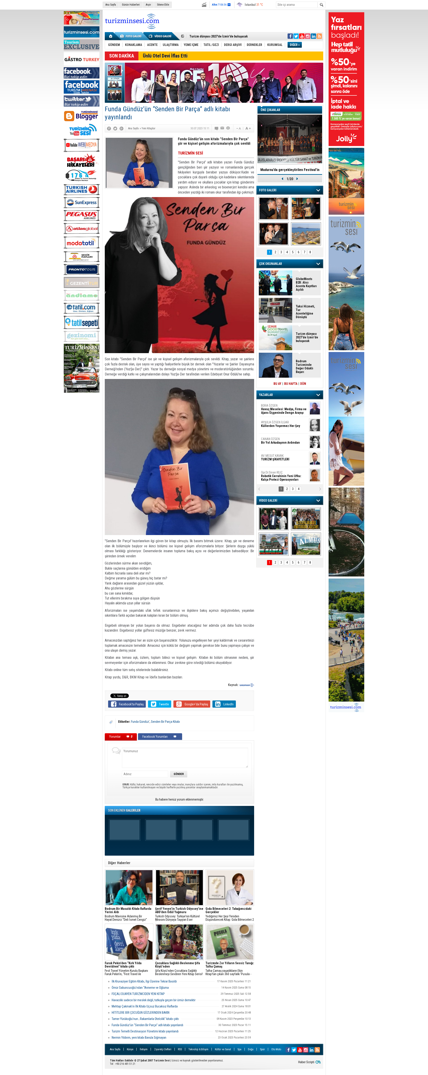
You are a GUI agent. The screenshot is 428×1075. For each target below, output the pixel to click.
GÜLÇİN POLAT (280, 424)
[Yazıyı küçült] (238, 128)
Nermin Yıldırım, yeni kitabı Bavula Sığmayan (139, 1037)
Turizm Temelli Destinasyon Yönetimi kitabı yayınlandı (145, 1031)
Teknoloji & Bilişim (198, 1049)
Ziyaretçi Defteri (162, 1049)
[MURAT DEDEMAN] (274, 233)
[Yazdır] (228, 128)
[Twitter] (115, 128)
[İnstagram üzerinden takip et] (307, 36)
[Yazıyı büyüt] (248, 128)
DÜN (303, 383)
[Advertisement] (81, 462)
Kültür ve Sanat (223, 1049)
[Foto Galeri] (131, 36)
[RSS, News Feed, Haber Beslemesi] (319, 36)
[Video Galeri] (160, 36)
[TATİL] (306, 233)
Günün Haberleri (131, 4)
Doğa (250, 1049)
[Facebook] (109, 128)
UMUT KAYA (278, 459)
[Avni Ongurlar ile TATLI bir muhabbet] (306, 208)
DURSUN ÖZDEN (283, 476)
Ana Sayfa (110, 4)
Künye (130, 1049)
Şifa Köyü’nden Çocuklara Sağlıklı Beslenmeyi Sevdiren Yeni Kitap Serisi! (179, 969)
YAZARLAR (266, 395)
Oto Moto (276, 1049)
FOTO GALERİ (267, 190)
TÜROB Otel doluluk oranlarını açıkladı (290, 170)
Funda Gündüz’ (140, 721)
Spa (239, 1049)
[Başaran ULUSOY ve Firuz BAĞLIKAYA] (274, 208)
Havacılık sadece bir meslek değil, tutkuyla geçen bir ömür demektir (153, 1000)
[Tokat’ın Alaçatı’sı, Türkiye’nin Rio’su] (306, 544)
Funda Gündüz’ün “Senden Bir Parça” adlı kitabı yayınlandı (147, 1025)
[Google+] (121, 128)
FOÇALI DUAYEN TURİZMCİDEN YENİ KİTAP (138, 994)
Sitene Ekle (163, 4)
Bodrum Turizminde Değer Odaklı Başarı (304, 366)
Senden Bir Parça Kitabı (165, 721)
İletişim (144, 1049)
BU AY (277, 383)
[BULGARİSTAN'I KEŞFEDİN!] (274, 544)
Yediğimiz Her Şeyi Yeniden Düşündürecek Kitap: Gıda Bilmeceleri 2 (230, 914)
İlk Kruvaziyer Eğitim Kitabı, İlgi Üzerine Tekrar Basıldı (144, 981)
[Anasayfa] (111, 36)
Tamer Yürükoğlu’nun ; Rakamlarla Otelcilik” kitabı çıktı (145, 1019)
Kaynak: (233, 685)
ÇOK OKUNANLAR (270, 264)
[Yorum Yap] (217, 128)
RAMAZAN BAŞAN (275, 407)
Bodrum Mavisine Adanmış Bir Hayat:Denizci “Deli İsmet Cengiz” (128, 914)
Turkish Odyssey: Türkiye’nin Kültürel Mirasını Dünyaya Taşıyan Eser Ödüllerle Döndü (179, 914)
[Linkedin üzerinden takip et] (313, 36)
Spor (262, 1049)
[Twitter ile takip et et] (296, 36)
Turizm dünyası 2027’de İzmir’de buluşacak (307, 337)
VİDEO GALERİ (268, 500)
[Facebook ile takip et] (290, 36)
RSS (180, 1049)
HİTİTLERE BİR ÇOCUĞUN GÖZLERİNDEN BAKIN (140, 1012)
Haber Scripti (306, 1062)
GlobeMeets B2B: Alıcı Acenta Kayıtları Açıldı (306, 284)
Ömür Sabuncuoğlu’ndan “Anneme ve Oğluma (140, 987)
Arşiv (148, 4)
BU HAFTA (290, 383)
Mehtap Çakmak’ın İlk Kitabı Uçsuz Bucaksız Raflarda (145, 1006)
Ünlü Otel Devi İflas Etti (165, 56)
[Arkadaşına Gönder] (222, 128)
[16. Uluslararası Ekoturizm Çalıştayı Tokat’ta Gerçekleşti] (306, 518)
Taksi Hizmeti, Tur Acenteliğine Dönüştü (216, 36)
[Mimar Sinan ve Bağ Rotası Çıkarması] (274, 518)
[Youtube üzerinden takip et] (302, 36)
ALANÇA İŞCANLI (279, 442)
